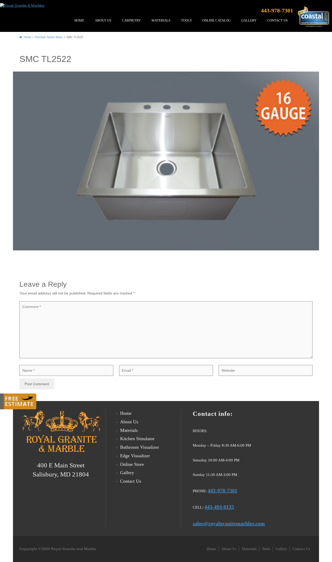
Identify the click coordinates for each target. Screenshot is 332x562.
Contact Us (277, 20)
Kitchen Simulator (137, 438)
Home (79, 20)
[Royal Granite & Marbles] (23, 4)
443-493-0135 (219, 507)
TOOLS (186, 20)
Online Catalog (216, 20)
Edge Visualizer (135, 455)
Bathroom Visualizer (139, 447)
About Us (103, 20)
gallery (249, 20)
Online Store (132, 464)
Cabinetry (131, 20)
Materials (160, 20)
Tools (266, 549)
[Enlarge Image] (166, 161)
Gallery (127, 472)
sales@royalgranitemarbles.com (229, 523)
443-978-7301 (277, 10)
